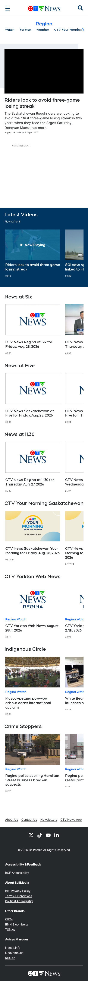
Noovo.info (12, 947)
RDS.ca (10, 958)
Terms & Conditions (18, 896)
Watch (10, 29)
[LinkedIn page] (56, 835)
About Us (11, 819)
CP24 (9, 919)
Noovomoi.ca (14, 953)
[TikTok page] (39, 835)
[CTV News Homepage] (44, 8)
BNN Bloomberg (16, 924)
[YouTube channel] (48, 835)
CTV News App (71, 819)
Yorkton (25, 29)
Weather (42, 29)
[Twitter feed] (31, 835)
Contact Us (29, 819)
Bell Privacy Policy (18, 891)
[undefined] (32, 253)
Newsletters (48, 819)
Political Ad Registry (19, 901)
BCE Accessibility (17, 872)
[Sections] (7, 8)
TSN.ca (10, 929)
